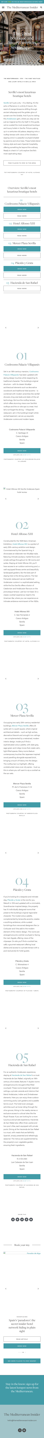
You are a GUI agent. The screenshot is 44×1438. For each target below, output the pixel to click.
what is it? (26, 454)
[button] (3, 7)
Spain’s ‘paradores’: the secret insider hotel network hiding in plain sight (22, 1325)
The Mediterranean (11, 78)
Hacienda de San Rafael (22, 1075)
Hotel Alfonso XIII (20, 544)
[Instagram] (20, 1430)
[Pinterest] (24, 1430)
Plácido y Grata (13, 900)
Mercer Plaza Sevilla (20, 725)
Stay (21, 78)
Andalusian (11, 118)
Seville (6, 102)
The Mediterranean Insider (22, 7)
